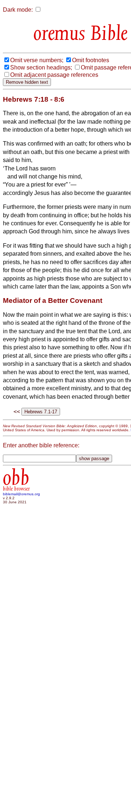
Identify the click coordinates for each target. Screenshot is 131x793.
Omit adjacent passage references (54, 75)
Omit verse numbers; (36, 60)
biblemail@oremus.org (21, 494)
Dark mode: (18, 10)
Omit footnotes (90, 60)
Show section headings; (41, 67)
